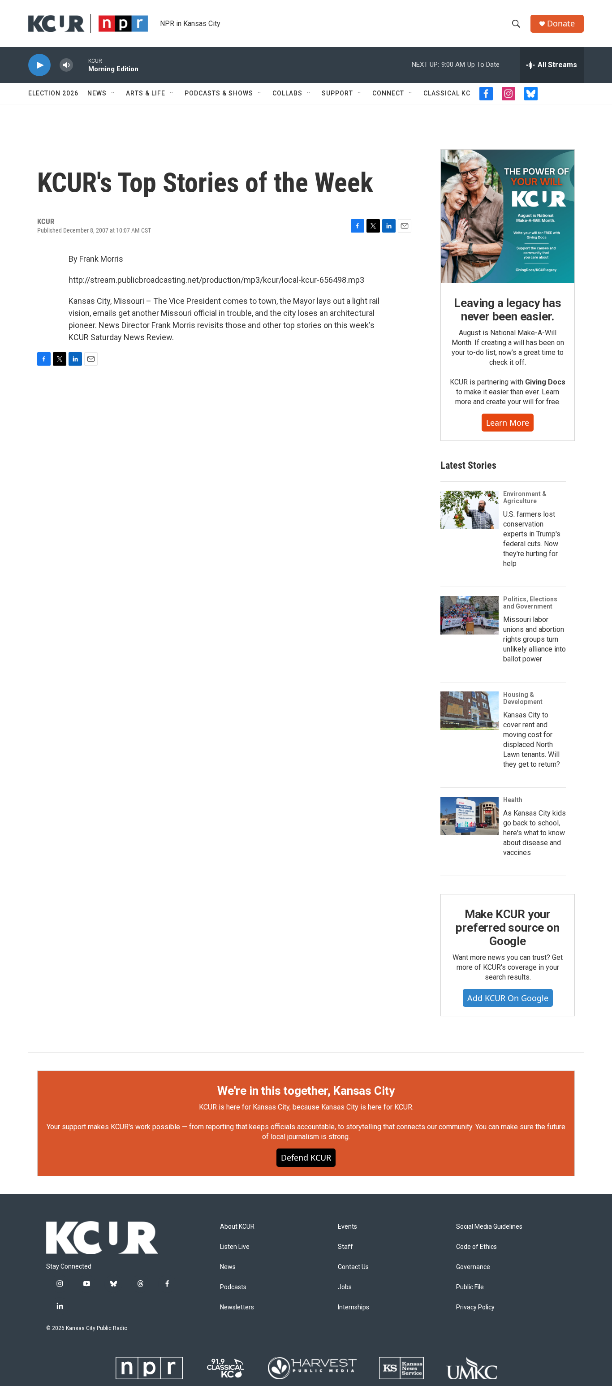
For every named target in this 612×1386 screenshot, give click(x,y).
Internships (353, 1307)
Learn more (507, 422)
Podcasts (233, 1287)
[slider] (80, 64)
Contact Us (353, 1267)
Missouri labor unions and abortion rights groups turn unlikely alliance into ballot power (534, 639)
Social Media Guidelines (489, 1226)
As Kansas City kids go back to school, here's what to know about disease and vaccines (534, 833)
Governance (473, 1267)
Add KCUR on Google (507, 998)
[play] (39, 65)
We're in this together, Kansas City (306, 1090)
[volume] (66, 65)
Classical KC (446, 93)
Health (512, 799)
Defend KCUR (306, 1157)
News (97, 93)
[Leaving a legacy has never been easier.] (507, 216)
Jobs (345, 1287)
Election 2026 (53, 93)
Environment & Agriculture (525, 497)
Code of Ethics (476, 1247)
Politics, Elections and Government (530, 603)
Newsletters (237, 1307)
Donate (561, 23)
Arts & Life (145, 93)
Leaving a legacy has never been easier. (507, 309)
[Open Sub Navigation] (113, 93)
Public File (470, 1287)
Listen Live (235, 1247)
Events (347, 1226)
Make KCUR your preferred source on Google (507, 927)
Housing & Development (523, 698)
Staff (345, 1247)
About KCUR (237, 1226)
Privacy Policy (475, 1307)
